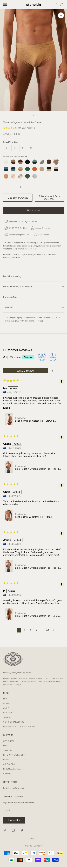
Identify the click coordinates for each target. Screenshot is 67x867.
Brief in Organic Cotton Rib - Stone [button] (33, 516)
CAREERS (7, 773)
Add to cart (33, 210)
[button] (9, 128)
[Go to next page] (54, 630)
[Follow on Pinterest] (21, 830)
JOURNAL (7, 717)
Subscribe (14, 820)
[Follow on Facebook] (5, 830)
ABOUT (6, 708)
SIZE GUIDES (8, 741)
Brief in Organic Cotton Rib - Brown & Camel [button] (34, 420)
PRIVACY (7, 759)
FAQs (5, 746)
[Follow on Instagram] (13, 830)
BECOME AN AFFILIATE (13, 769)
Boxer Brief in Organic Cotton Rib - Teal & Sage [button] (37, 468)
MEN (5, 699)
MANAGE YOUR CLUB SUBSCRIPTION (19, 726)
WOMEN (6, 703)
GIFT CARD (8, 713)
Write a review (25, 370)
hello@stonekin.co (16, 788)
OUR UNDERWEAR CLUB (13, 722)
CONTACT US (9, 764)
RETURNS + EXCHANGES (14, 755)
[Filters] (52, 370)
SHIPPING (7, 750)
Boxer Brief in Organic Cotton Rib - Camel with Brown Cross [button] (37, 615)
